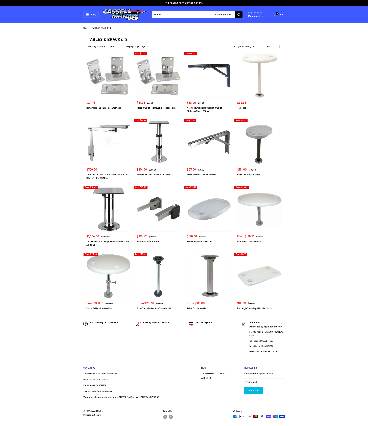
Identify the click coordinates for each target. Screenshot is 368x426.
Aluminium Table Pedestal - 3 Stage (153, 174)
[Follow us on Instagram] (171, 417)
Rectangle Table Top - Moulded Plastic (255, 308)
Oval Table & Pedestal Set (249, 241)
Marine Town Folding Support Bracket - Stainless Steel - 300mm (205, 109)
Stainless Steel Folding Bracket (201, 174)
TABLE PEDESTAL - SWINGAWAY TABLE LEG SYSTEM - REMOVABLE (107, 176)
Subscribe (254, 390)
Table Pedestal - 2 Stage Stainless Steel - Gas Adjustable (107, 243)
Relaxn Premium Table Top (199, 241)
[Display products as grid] (274, 46)
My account (254, 15)
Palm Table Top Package (248, 174)
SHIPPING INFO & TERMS (213, 373)
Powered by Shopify (92, 415)
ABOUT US (206, 378)
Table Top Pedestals (196, 308)
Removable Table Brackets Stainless (103, 107)
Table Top (241, 107)
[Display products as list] (279, 46)
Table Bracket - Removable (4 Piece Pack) (156, 107)
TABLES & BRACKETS (101, 28)
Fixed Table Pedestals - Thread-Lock (154, 308)
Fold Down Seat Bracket (148, 241)
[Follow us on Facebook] (165, 417)
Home (86, 28)
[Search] (239, 14)
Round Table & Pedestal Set (99, 308)
